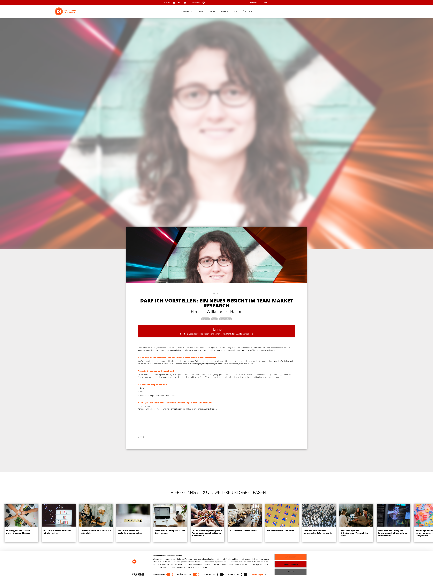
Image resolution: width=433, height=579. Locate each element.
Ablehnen (290, 572)
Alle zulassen (290, 557)
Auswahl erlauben (290, 564)
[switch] (196, 574)
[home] (66, 11)
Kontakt (264, 3)
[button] (186, 11)
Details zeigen (257, 575)
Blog (235, 11)
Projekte (224, 11)
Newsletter (253, 3)
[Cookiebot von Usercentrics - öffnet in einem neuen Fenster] (138, 574)
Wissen (212, 11)
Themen (201, 11)
